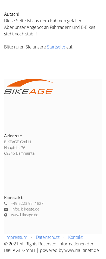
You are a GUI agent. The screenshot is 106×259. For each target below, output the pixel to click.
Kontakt (75, 237)
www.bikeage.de (24, 214)
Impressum (16, 237)
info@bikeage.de (25, 209)
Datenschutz (48, 237)
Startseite (56, 47)
